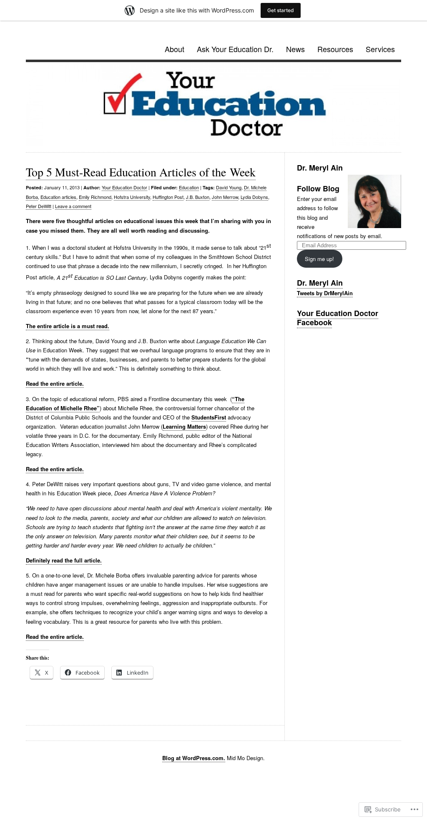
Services (380, 48)
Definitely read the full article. (64, 560)
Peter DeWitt (38, 206)
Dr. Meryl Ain (320, 282)
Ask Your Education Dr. (235, 48)
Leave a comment (73, 206)
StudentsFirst (208, 417)
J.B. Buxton (197, 196)
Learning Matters (184, 426)
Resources (335, 48)
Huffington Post (168, 196)
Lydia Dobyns (254, 196)
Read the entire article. (55, 383)
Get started (280, 10)
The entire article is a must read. (67, 326)
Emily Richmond (95, 196)
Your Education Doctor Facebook (337, 318)
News (295, 48)
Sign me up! (319, 259)
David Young (228, 187)
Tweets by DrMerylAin (325, 293)
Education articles (58, 196)
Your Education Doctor (124, 187)
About (174, 48)
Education (189, 187)
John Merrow (225, 196)
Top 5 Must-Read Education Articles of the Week (141, 172)
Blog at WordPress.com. (193, 758)
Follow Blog (318, 188)
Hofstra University (132, 196)
